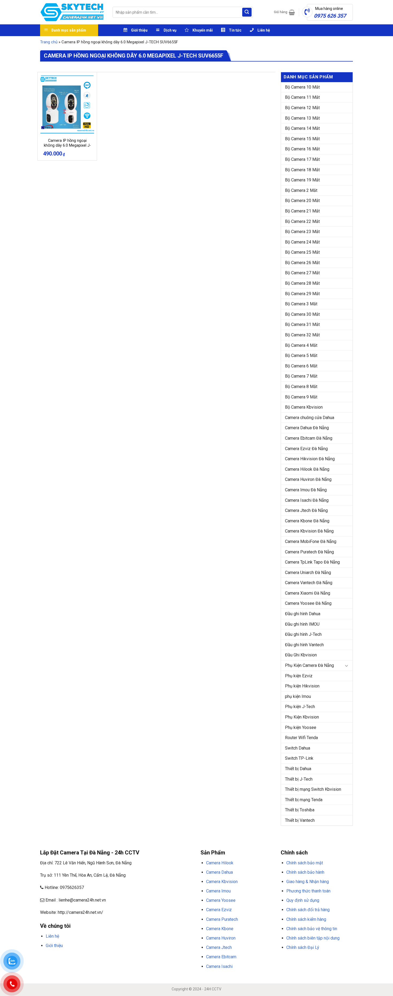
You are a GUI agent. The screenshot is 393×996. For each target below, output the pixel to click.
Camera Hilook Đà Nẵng (307, 469)
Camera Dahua (219, 872)
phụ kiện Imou (298, 696)
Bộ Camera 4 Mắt (301, 345)
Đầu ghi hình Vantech (304, 644)
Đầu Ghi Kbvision (301, 654)
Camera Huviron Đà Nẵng (308, 479)
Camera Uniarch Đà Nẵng (308, 572)
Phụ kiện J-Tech (300, 706)
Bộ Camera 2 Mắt (301, 190)
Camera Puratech (222, 919)
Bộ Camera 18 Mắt (302, 169)
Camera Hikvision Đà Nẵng (310, 458)
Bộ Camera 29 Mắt (302, 293)
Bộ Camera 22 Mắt (302, 221)
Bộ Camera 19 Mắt (302, 180)
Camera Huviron (221, 938)
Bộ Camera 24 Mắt (302, 242)
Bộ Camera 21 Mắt (302, 211)
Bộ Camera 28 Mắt (302, 283)
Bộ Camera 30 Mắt (302, 314)
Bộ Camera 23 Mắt (302, 231)
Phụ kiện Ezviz (299, 675)
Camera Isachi (219, 966)
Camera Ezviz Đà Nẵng (306, 448)
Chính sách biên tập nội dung (313, 938)
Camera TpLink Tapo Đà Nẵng (312, 562)
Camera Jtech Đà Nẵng (306, 510)
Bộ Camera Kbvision (304, 407)
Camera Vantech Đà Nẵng (308, 582)
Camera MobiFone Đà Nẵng (310, 541)
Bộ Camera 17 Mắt (302, 159)
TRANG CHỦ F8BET (66, 958)
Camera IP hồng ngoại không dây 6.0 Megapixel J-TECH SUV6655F (67, 145)
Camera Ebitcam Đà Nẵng (308, 438)
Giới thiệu (54, 945)
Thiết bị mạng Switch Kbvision (313, 789)
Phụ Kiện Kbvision (302, 717)
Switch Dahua (297, 748)
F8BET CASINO (116, 958)
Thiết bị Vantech (300, 820)
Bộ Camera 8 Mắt (301, 386)
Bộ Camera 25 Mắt (302, 252)
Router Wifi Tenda (301, 737)
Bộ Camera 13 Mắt (302, 118)
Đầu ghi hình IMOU (302, 624)
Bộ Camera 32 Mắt (302, 334)
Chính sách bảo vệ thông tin (311, 928)
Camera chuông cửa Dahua (309, 417)
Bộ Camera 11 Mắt (302, 97)
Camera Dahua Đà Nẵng (307, 427)
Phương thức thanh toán (308, 891)
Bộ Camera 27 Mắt (302, 272)
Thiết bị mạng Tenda (303, 799)
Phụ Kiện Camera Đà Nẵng (309, 665)
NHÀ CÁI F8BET (92, 958)
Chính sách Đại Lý (302, 947)
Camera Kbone (219, 928)
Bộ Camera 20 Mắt (302, 200)
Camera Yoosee (221, 900)
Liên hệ (52, 936)
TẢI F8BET (136, 958)
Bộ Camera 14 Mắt (302, 128)
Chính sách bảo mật (304, 862)
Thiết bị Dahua (298, 768)
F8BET (44, 958)
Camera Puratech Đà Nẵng (309, 551)
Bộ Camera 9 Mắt (301, 397)
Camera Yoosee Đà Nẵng (308, 603)
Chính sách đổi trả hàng (308, 909)
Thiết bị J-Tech (299, 779)
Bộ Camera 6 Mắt (301, 365)
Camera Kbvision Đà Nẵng (309, 531)
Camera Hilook (219, 862)
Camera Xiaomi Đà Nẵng (307, 593)
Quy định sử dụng (302, 900)
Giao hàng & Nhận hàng (307, 881)
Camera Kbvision (222, 881)
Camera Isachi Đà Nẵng (307, 500)
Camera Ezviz (219, 909)
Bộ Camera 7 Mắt (301, 376)
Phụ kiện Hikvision (302, 686)
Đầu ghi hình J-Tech (303, 634)
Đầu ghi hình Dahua (302, 613)
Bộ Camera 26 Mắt (302, 262)
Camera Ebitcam (221, 956)
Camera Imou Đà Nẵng (306, 489)
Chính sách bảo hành (305, 872)
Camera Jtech (219, 947)
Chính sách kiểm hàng (306, 919)
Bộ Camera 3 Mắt (301, 303)
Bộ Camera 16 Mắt (302, 148)
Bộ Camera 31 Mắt (302, 324)
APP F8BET (153, 958)
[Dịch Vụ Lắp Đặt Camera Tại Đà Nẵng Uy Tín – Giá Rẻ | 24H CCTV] (72, 12)
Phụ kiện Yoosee (300, 727)
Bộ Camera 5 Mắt (301, 355)
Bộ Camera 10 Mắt (302, 87)
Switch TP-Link (299, 758)
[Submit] (246, 12)
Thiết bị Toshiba (299, 809)
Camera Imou (218, 891)
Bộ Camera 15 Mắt (302, 138)
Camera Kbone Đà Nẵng (307, 520)
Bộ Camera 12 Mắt (302, 107)
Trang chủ (48, 42)
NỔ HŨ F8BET (172, 958)
